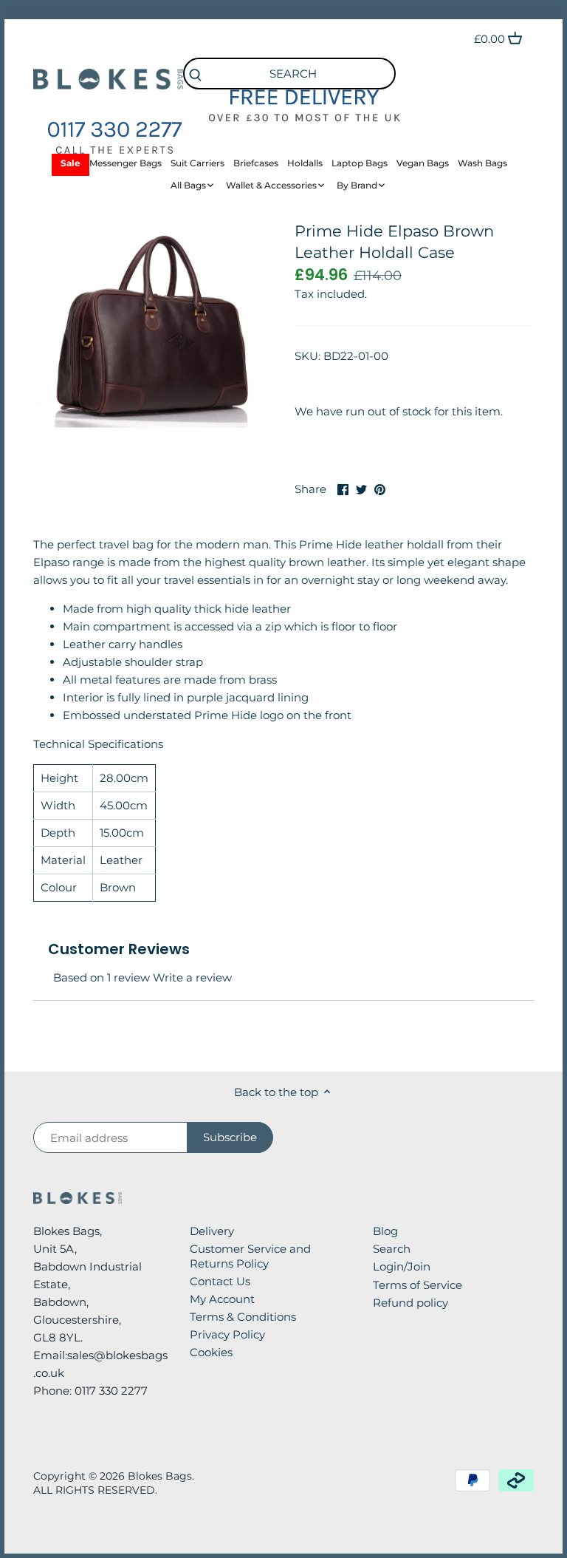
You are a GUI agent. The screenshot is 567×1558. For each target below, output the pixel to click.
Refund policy (410, 1303)
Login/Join (401, 1266)
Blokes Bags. (161, 1476)
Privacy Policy (227, 1334)
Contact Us (220, 1281)
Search (391, 1249)
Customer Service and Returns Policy (250, 1256)
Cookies (211, 1352)
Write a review (192, 977)
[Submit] (195, 76)
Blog (385, 1231)
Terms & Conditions (243, 1317)
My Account (222, 1299)
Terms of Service (417, 1285)
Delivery (212, 1231)
